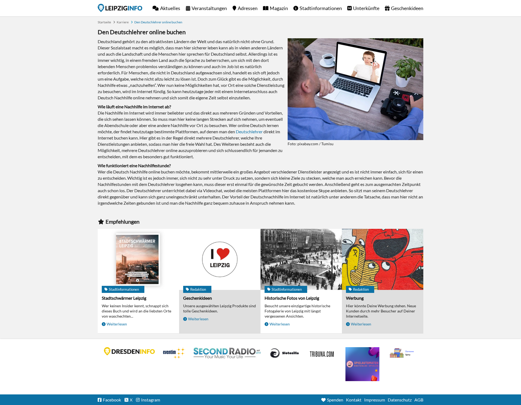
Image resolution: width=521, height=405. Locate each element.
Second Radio (227, 353)
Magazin (279, 8)
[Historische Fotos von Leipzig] (301, 259)
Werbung (355, 297)
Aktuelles (170, 8)
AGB (418, 399)
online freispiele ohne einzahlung (362, 364)
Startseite (120, 8)
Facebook (112, 399)
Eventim (174, 353)
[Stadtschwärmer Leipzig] (138, 259)
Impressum (374, 399)
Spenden (335, 399)
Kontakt (353, 399)
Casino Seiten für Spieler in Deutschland (284, 353)
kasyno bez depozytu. (402, 353)
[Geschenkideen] (219, 259)
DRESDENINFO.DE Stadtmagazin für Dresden (129, 351)
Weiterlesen (117, 324)
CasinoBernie (322, 353)
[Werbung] (382, 259)
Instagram (150, 399)
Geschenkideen (407, 8)
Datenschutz (400, 399)
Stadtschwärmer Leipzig (124, 297)
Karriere (123, 22)
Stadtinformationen (321, 8)
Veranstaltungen (209, 8)
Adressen (248, 8)
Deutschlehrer (249, 131)
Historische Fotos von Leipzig (292, 297)
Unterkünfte (366, 8)
